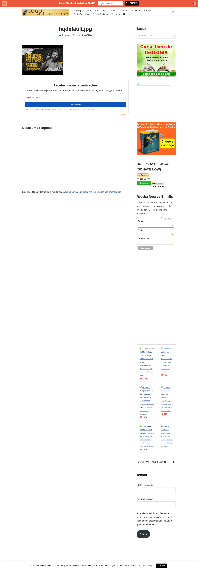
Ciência (113, 10)
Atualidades (100, 10)
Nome (155, 230)
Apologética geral (82, 10)
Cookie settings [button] (146, 565)
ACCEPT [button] (161, 566)
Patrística (148, 10)
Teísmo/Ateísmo (100, 14)
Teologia (116, 14)
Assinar (143, 534)
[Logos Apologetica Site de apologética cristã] (45, 12)
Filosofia (136, 10)
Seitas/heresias (81, 14)
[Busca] (173, 12)
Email (145, 499)
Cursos (124, 10)
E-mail (155, 221)
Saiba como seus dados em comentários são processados (93, 192)
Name (145, 485)
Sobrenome (155, 238)
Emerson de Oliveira (71, 35)
